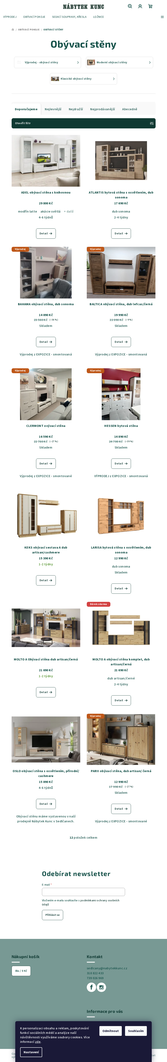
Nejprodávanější (102, 109)
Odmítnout (110, 1031)
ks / (21, 971)
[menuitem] (10, 17)
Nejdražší (76, 109)
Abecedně (129, 109)
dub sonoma (121, 211)
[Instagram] (101, 987)
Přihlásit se (52, 915)
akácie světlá (51, 211)
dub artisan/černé (121, 678)
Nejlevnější (53, 109)
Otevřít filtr (23, 123)
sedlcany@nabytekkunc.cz (107, 968)
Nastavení (31, 1052)
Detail (44, 234)
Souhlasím (136, 1031)
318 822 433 (95, 973)
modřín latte (27, 211)
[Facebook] (91, 987)
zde (38, 1042)
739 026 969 (95, 978)
